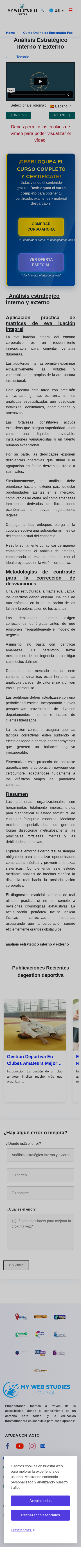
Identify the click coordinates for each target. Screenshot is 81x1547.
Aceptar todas (40, 1501)
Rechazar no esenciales (40, 1515)
